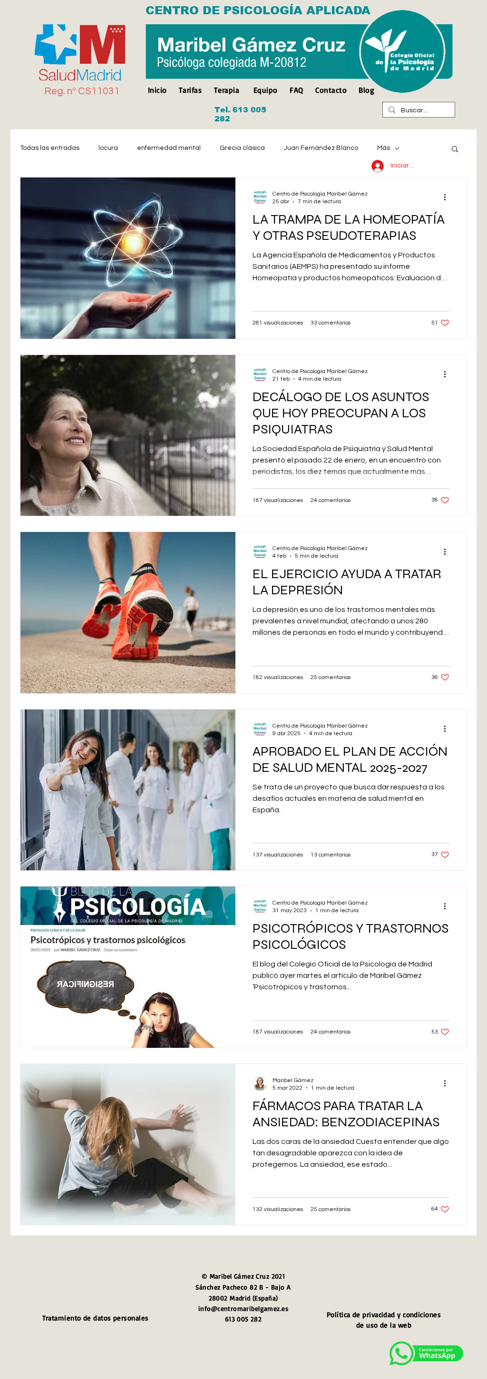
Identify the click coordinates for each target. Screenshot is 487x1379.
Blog (366, 90)
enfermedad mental (169, 148)
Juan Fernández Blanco (321, 148)
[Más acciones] (448, 197)
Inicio (160, 90)
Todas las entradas (49, 148)
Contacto (331, 90)
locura (108, 148)
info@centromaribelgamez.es (243, 1308)
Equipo (265, 90)
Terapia (226, 90)
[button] (454, 150)
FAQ (296, 90)
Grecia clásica (242, 148)
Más (383, 148)
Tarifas (190, 90)
